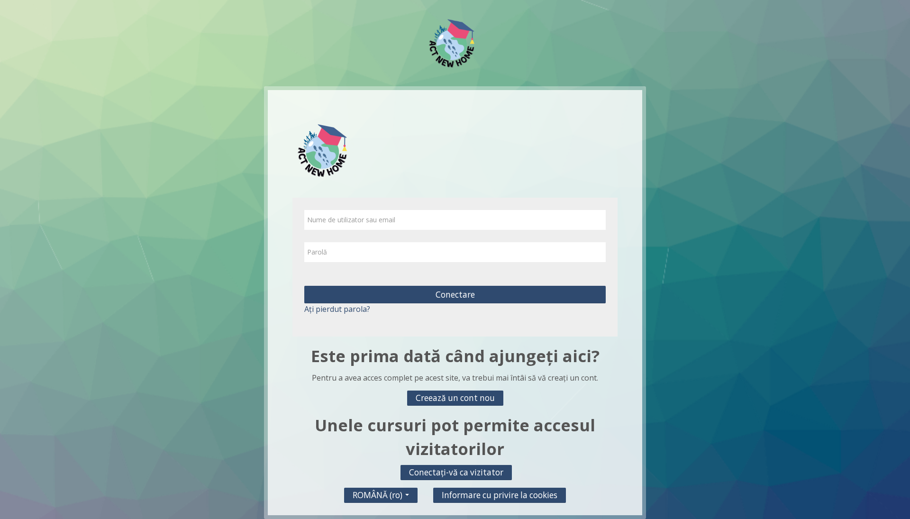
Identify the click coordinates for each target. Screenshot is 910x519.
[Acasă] (455, 42)
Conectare (455, 294)
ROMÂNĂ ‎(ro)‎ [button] (378, 493)
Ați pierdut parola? (337, 309)
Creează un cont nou (455, 397)
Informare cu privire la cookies (499, 495)
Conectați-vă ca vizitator (456, 472)
